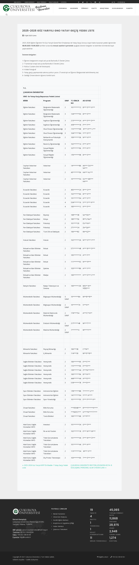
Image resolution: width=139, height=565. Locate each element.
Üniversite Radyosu (60, 517)
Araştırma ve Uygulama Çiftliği (63, 523)
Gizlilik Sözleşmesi (32, 560)
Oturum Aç (121, 2)
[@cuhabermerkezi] (79, 2)
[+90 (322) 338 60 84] (91, 2)
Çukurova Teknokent (60, 529)
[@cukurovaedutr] (83, 2)
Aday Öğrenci (41, 2)
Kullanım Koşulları (18, 560)
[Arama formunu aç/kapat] (6, 14)
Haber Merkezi (29, 2)
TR (114, 2)
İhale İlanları (53, 2)
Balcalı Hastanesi (59, 514)
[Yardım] (99, 2)
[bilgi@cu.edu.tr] (95, 2)
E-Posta (63, 2)
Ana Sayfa (17, 2)
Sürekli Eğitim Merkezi (60, 520)
